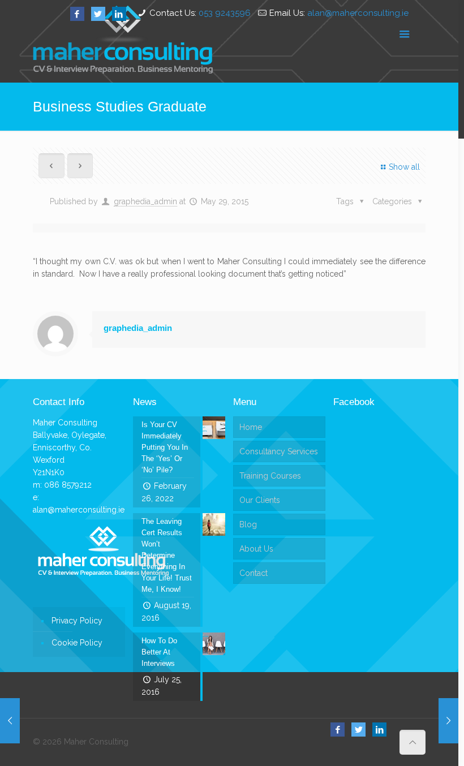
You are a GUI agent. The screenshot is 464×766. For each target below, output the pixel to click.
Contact (253, 573)
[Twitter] (98, 14)
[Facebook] (77, 14)
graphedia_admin (145, 201)
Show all (404, 166)
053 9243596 (225, 13)
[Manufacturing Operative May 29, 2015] (448, 720)
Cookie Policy (76, 642)
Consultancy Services (278, 451)
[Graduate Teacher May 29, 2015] (10, 720)
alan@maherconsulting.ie (358, 13)
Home (250, 427)
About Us (256, 548)
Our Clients (259, 500)
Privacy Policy (76, 620)
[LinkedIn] (119, 14)
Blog (248, 524)
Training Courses (270, 475)
